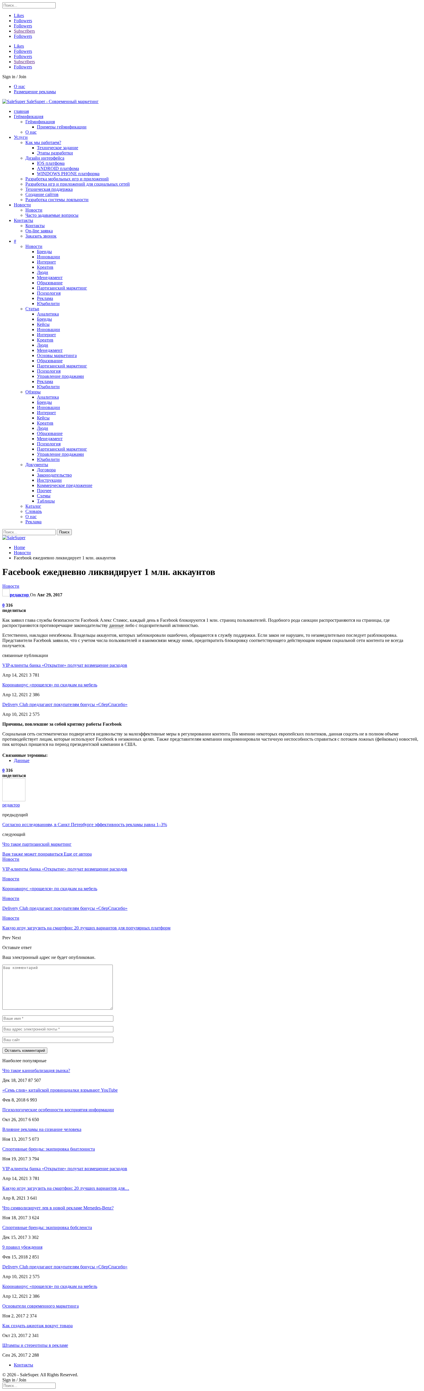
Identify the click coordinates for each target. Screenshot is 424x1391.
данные (116, 625)
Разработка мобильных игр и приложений (67, 178)
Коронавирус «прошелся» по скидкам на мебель (49, 684)
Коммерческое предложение (64, 485)
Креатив (45, 267)
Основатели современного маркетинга (40, 1306)
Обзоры (33, 391)
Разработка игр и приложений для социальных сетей (77, 184)
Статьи (32, 308)
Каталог (33, 506)
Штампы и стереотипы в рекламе (35, 1345)
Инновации (48, 256)
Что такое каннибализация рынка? (36, 1070)
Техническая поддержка (49, 189)
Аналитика (48, 313)
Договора (46, 469)
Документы (36, 464)
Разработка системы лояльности (57, 199)
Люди (42, 272)
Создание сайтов (42, 194)
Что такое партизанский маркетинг (37, 844)
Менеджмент (50, 277)
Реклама (45, 298)
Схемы (43, 495)
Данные (21, 760)
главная (21, 111)
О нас (19, 86)
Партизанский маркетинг (62, 287)
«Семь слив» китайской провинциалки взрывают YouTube (60, 1090)
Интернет (46, 261)
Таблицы (46, 500)
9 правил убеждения (22, 1247)
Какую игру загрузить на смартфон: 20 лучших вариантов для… (65, 1188)
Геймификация (28, 116)
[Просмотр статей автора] (13, 799)
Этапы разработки (55, 152)
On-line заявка (39, 230)
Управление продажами (60, 376)
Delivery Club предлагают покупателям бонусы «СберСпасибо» (64, 704)
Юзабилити (48, 303)
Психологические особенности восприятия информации (58, 1109)
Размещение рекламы (35, 91)
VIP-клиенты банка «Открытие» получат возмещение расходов (64, 665)
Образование (50, 282)
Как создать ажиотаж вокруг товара (37, 1325)
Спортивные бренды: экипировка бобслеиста (47, 1227)
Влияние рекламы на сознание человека (41, 1129)
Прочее (44, 490)
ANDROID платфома (58, 168)
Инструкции (49, 480)
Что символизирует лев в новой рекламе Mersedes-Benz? (58, 1207)
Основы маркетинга (57, 355)
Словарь (33, 511)
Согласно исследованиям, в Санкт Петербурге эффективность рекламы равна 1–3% (84, 824)
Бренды (44, 251)
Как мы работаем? (43, 142)
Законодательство (54, 475)
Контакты (23, 220)
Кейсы (43, 324)
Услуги (21, 137)
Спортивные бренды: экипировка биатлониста (48, 1149)
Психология (49, 293)
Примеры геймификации (62, 126)
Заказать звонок (41, 236)
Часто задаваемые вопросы (51, 215)
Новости (22, 204)
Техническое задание (57, 147)
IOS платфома (51, 163)
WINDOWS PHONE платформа (68, 173)
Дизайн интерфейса (44, 158)
